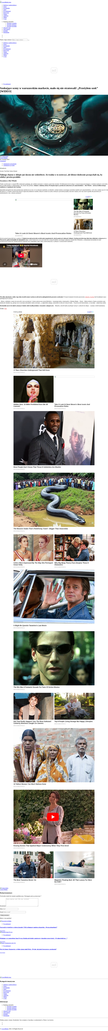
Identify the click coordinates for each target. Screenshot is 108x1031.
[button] (54, 125)
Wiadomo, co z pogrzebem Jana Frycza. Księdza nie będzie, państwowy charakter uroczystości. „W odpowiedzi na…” (33, 938)
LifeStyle (5, 16)
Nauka (5, 14)
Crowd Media (3, 158)
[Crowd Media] (4, 156)
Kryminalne (6, 8)
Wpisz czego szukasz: (6, 39)
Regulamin (6, 32)
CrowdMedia (4, 1029)
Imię (1, 909)
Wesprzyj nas (6, 28)
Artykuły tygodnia (12, 23)
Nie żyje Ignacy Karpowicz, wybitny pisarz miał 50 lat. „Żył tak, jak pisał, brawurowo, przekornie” (28, 949)
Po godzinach (7, 11)
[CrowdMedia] (5, 2)
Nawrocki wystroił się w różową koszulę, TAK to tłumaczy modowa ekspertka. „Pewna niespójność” (28, 927)
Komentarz (3, 906)
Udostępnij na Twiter (9, 165)
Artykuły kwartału (12, 26)
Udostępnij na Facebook (9, 164)
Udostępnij (3, 161)
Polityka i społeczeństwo (10, 5)
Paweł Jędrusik (2, 930)
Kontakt (5, 31)
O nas (4, 19)
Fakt (5, 308)
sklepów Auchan (89, 297)
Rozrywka (6, 12)
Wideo (5, 17)
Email (1, 912)
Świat (4, 6)
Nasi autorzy (6, 29)
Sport (4, 9)
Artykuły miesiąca (11, 24)
